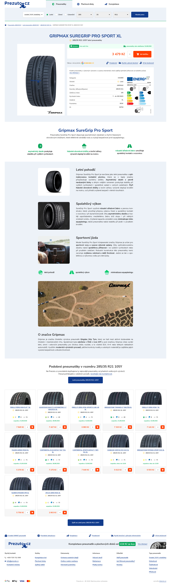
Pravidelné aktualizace (48, 536)
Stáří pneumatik (122, 558)
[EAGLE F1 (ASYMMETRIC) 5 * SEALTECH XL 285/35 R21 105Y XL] (53, 399)
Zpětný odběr (40, 565)
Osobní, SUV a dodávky (157, 558)
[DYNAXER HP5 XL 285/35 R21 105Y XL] (20, 484)
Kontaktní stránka (13, 565)
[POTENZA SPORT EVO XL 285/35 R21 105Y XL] (151, 441)
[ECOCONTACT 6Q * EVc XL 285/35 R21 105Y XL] (53, 441)
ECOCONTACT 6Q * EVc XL (53, 451)
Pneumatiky (61, 4)
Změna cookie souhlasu (69, 561)
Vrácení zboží (97, 558)
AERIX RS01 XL (52, 493)
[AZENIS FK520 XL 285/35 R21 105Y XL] (20, 441)
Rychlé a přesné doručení (130, 63)
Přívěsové (152, 572)
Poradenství (113, 63)
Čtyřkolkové (153, 565)
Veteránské (153, 568)
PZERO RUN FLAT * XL (20, 407)
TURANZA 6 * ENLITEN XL (118, 407)
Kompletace (114, 4)
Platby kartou (97, 565)
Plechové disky (87, 4)
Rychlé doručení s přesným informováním (127, 536)
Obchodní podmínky (68, 565)
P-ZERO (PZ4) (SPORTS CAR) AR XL (85, 408)
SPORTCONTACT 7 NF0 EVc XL (85, 451)
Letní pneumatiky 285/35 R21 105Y (85, 380)
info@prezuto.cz (13, 561)
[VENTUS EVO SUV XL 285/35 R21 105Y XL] (118, 441)
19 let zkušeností (148, 63)
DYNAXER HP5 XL (20, 493)
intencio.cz (162, 581)
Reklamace (97, 561)
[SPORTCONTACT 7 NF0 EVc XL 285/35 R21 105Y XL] (85, 441)
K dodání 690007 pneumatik (17, 536)
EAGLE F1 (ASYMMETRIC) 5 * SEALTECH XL (52, 408)
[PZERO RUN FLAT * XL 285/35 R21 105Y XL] (20, 399)
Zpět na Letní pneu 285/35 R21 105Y (85, 523)
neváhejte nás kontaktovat (101, 374)
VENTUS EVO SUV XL (118, 450)
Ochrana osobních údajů (69, 558)
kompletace (117, 544)
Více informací (142, 544)
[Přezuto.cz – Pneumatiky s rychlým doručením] (6, 25)
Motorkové (153, 561)
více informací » (74, 73)
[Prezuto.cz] (17, 5)
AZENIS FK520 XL (20, 450)
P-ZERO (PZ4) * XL (151, 407)
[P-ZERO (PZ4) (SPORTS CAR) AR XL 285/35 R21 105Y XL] (85, 399)
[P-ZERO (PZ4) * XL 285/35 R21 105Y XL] (151, 399)
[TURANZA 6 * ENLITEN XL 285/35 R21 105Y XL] (118, 399)
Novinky (119, 565)
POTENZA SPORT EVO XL (150, 450)
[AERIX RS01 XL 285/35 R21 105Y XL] (53, 484)
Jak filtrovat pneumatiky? (126, 561)
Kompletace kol (41, 558)
